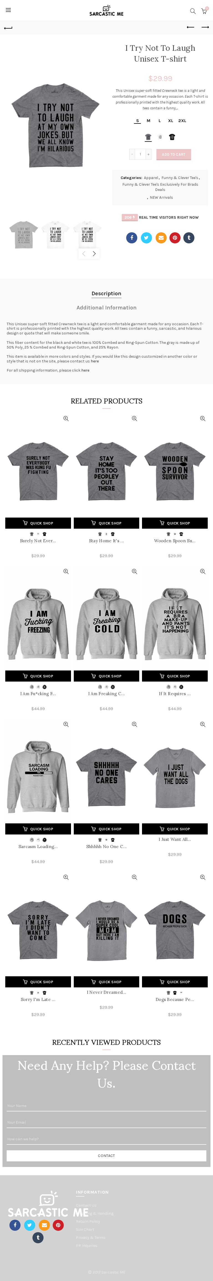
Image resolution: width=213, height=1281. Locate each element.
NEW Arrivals (161, 197)
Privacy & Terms (91, 1237)
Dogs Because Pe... (175, 999)
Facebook (131, 237)
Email (161, 237)
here (95, 361)
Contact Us (86, 1205)
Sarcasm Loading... (38, 846)
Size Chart (85, 1229)
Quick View (66, 418)
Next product (205, 27)
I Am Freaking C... (106, 693)
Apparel (151, 177)
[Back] (8, 27)
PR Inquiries (86, 1245)
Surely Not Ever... (38, 540)
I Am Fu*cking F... (38, 693)
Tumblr (188, 237)
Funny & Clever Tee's (179, 177)
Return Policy (88, 1221)
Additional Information (107, 307)
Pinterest (175, 237)
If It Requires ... (175, 693)
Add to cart (173, 154)
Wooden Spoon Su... (174, 540)
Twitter (146, 237)
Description (106, 293)
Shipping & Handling (94, 1213)
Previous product (191, 27)
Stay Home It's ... (106, 540)
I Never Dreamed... (106, 992)
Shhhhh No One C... (106, 846)
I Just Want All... (175, 839)
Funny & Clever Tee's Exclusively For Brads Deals (160, 187)
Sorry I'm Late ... (38, 999)
